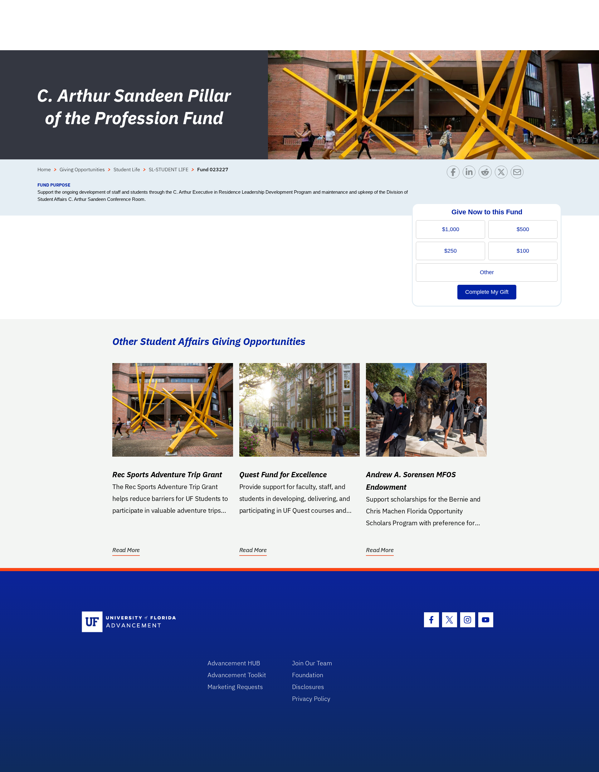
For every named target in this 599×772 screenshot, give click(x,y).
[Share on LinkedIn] (471, 174)
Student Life (127, 169)
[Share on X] (503, 174)
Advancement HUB (233, 663)
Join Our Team (312, 663)
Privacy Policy (311, 698)
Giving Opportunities (82, 169)
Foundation (307, 675)
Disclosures (308, 686)
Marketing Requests (235, 686)
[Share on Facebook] (455, 174)
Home (44, 169)
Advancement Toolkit (236, 675)
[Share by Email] (519, 174)
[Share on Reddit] (486, 174)
